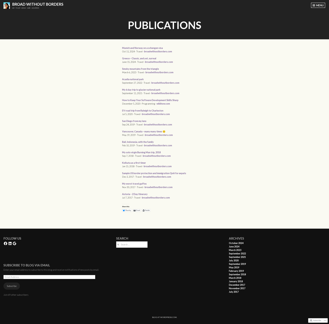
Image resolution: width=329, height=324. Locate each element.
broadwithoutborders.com (158, 51)
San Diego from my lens (134, 121)
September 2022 (237, 253)
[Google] (14, 243)
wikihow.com (163, 103)
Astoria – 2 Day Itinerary (135, 194)
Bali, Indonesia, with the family (138, 141)
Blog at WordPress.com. (164, 317)
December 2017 (237, 284)
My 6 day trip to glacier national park (141, 89)
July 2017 (234, 291)
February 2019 (236, 270)
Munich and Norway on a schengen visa (142, 48)
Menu (320, 5)
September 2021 (237, 257)
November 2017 (237, 288)
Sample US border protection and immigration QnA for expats (154, 173)
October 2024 (236, 243)
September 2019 (237, 264)
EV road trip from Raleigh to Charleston (142, 110)
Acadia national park (133, 79)
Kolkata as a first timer (134, 162)
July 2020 (234, 260)
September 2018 (237, 274)
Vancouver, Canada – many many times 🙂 (143, 131)
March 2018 (235, 277)
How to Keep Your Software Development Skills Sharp (150, 100)
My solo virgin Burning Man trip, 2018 (141, 152)
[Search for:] (132, 244)
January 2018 (236, 281)
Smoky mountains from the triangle (140, 68)
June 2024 (234, 246)
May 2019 (234, 267)
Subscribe (12, 286)
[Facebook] (5, 243)
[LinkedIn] (10, 243)
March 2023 (235, 250)
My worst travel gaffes (134, 183)
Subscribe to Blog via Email (26, 265)
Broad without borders (37, 4)
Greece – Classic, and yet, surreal (139, 58)
